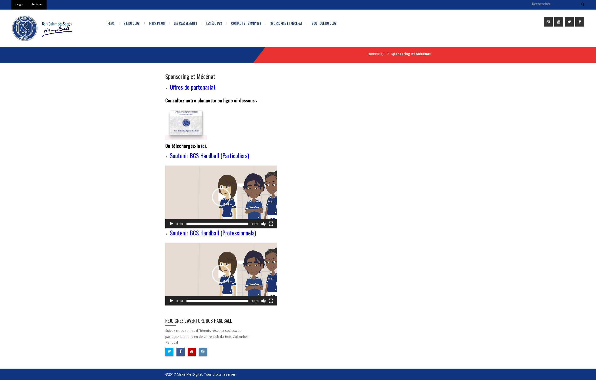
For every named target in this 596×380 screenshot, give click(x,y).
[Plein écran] (271, 223)
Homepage (376, 53)
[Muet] (263, 223)
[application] (221, 197)
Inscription (157, 23)
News (111, 23)
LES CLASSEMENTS (185, 23)
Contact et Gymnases (246, 23)
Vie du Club (132, 23)
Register (36, 4)
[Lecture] (171, 223)
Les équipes (214, 23)
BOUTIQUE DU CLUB (324, 23)
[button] (221, 197)
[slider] (217, 224)
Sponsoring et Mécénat (286, 23)
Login (19, 4)
